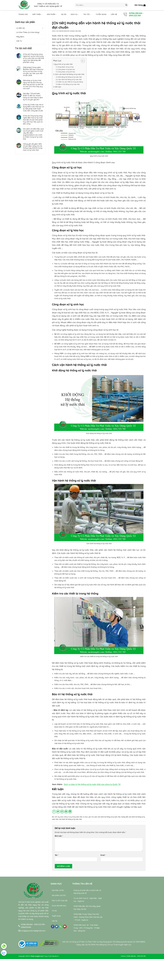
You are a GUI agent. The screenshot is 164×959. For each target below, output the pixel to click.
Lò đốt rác (20, 28)
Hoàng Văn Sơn (75, 31)
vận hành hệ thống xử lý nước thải (70, 819)
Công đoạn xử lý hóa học (66, 69)
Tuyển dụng (101, 14)
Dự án (63, 14)
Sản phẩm (51, 14)
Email (103, 855)
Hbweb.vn (55, 956)
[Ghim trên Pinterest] (66, 811)
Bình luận (59, 836)
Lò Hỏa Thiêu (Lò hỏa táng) (27, 32)
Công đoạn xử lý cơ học (66, 67)
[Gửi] (126, 5)
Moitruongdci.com (37, 956)
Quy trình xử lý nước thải (63, 64)
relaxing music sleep (113, 936)
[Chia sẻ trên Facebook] (54, 811)
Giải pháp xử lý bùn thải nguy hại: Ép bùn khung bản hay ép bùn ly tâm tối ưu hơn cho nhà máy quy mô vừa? (33, 84)
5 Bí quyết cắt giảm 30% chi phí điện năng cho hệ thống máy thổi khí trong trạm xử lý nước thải (32, 147)
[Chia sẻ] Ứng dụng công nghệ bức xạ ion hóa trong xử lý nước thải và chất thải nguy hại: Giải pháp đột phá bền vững (33, 58)
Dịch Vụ (74, 14)
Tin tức (86, 14)
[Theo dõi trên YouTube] (65, 927)
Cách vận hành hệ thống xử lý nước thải (69, 74)
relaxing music (111, 934)
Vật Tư (19, 41)
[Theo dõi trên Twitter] (57, 927)
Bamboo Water (134, 934)
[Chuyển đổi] (42, 28)
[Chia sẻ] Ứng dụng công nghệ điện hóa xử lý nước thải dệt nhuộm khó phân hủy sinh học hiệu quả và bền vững (33, 120)
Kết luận (58, 87)
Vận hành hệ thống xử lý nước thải (70, 79)
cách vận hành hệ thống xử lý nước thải (107, 817)
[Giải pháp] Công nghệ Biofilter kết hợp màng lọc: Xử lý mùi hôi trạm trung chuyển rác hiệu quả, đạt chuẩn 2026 (33, 71)
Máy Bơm (20, 37)
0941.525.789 (135, 15)
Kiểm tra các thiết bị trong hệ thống (70, 82)
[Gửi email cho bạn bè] (62, 811)
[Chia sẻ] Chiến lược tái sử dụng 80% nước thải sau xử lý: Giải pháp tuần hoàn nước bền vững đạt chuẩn (33, 108)
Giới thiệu (36, 14)
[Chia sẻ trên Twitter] (58, 811)
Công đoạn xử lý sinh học (66, 72)
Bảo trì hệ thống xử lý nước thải (69, 84)
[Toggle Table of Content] (81, 61)
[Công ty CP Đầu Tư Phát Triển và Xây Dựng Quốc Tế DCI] (24, 5)
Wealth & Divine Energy (132, 936)
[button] (140, 5)
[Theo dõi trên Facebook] (53, 927)
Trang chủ (23, 14)
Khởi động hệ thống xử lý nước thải (70, 77)
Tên (56, 855)
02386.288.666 (135, 13)
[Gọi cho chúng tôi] (61, 927)
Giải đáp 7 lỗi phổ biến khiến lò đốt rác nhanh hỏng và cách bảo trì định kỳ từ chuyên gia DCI (33, 97)
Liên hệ (114, 14)
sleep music (123, 934)
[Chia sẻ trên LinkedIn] (70, 811)
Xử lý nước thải (77, 817)
